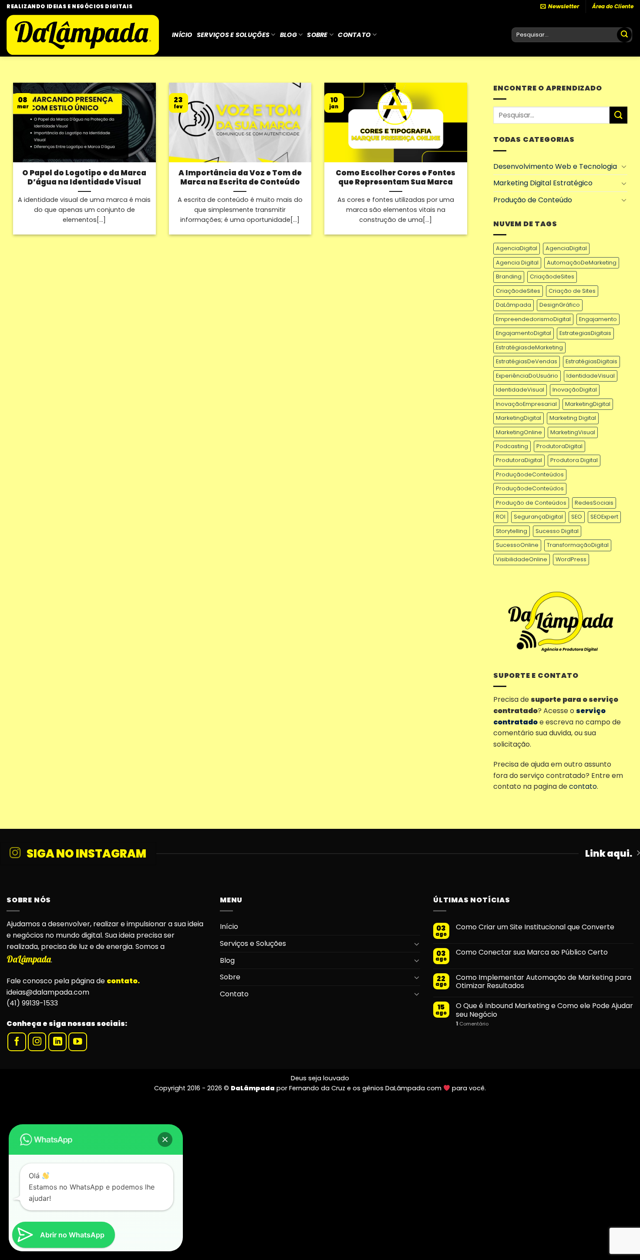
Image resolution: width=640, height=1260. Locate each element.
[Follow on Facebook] (16, 1041)
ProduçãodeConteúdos (530, 474)
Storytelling (511, 531)
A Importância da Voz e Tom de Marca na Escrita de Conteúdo (240, 177)
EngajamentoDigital (523, 333)
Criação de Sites (572, 291)
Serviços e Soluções (233, 34)
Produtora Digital (574, 460)
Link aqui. (608, 854)
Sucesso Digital (557, 531)
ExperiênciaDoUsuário (527, 375)
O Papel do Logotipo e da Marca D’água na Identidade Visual (84, 177)
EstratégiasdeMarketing (529, 347)
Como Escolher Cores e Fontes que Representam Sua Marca (395, 177)
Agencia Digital (517, 262)
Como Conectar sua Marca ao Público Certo (532, 952)
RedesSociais (594, 502)
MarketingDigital (587, 404)
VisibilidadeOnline (521, 559)
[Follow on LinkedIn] (57, 1041)
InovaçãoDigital (574, 389)
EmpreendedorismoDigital (533, 319)
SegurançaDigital (538, 516)
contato (583, 786)
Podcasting (512, 446)
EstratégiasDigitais (591, 361)
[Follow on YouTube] (77, 1041)
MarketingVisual (572, 432)
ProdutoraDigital (559, 446)
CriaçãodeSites (552, 276)
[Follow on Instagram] (37, 1041)
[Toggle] (623, 166)
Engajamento (598, 319)
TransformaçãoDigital (578, 545)
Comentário (472, 1024)
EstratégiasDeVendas (526, 361)
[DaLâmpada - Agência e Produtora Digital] (83, 35)
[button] (165, 1139)
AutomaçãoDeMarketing (581, 262)
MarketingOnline (519, 432)
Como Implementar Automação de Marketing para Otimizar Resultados (543, 981)
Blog (288, 34)
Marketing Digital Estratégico (543, 183)
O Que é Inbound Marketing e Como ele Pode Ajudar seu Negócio (544, 1010)
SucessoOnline (517, 545)
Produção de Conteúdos (531, 502)
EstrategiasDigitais (585, 333)
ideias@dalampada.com (48, 992)
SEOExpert (604, 516)
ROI (500, 516)
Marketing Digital (572, 418)
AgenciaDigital (516, 248)
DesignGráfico (559, 304)
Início (182, 34)
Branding (509, 276)
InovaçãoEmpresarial (526, 404)
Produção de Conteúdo (532, 200)
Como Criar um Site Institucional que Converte (535, 927)
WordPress (571, 559)
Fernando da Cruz (317, 1088)
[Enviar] (624, 34)
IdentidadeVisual (590, 375)
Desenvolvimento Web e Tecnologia (555, 166)
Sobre (317, 34)
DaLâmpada (513, 304)
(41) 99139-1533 (32, 1003)
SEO (576, 516)
